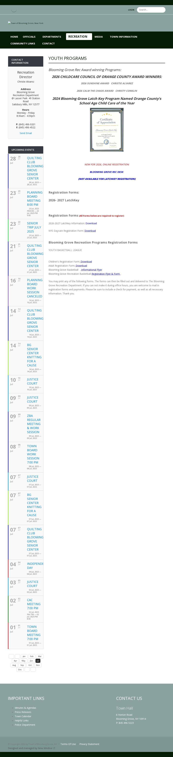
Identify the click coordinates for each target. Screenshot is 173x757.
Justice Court (32, 381)
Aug (14, 665)
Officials (29, 36)
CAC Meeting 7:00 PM (34, 604)
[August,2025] (27, 669)
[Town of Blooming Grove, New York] (25, 23)
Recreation (77, 36)
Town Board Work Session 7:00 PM (33, 454)
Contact (48, 43)
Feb (31, 656)
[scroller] (167, 753)
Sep (22, 665)
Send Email (26, 133)
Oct (30, 665)
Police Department (25, 724)
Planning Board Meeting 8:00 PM (35, 198)
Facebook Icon (13, 9)
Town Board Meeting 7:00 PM (34, 633)
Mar (40, 656)
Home (14, 36)
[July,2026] (33, 669)
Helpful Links (22, 720)
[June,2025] (17, 656)
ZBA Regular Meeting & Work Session (34, 424)
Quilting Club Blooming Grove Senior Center (35, 168)
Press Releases (23, 712)
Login (131, 9)
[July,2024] (11, 656)
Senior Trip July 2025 (34, 227)
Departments (52, 36)
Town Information (123, 36)
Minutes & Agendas (25, 707)
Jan (24, 656)
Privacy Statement (89, 744)
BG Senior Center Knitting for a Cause (34, 355)
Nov (38, 665)
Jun (31, 660)
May (23, 660)
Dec (20, 669)
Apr (15, 660)
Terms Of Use (68, 744)
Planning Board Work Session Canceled (35, 288)
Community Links (22, 43)
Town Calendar (23, 716)
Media (99, 36)
